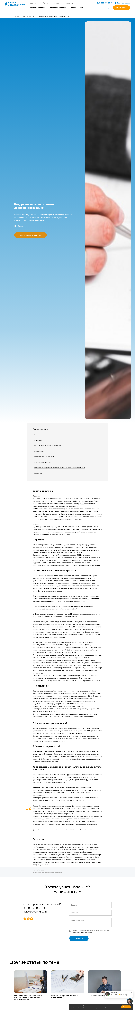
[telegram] (25, 918)
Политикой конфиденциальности (82, 932)
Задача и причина (40, 435)
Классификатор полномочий (44, 457)
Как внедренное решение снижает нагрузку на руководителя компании (59, 468)
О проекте (38, 440)
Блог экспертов (28, 16)
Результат (38, 473)
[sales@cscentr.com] (31, 918)
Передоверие (39, 451)
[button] (121, 7)
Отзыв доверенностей (42, 462)
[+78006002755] (28, 918)
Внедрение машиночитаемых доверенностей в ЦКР (55, 16)
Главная (17, 16)
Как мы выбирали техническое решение (48, 446)
